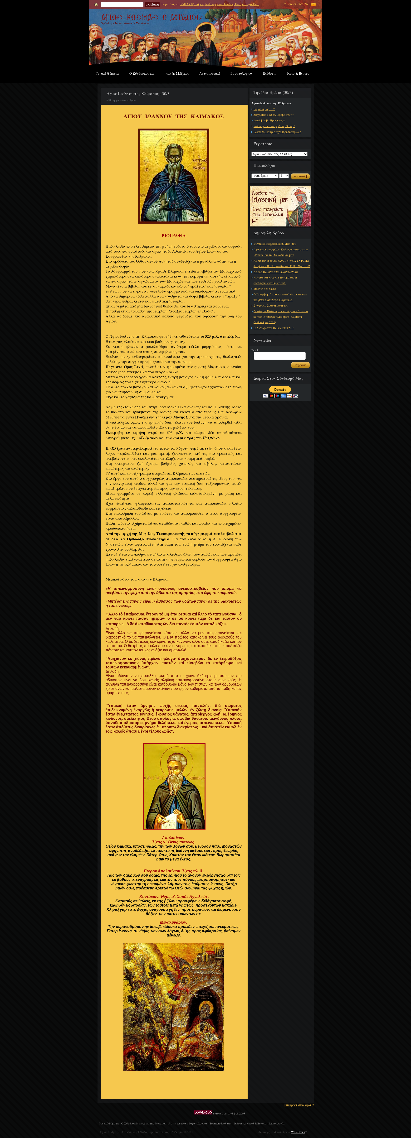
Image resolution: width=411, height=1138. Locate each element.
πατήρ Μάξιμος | (156, 1123)
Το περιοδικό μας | (221, 1123)
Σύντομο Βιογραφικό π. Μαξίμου (275, 243)
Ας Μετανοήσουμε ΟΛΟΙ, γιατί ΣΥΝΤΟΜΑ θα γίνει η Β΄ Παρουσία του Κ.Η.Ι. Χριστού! (282, 263)
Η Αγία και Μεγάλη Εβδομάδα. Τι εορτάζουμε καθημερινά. (275, 280)
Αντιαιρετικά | (177, 1123)
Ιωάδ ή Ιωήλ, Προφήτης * (269, 120)
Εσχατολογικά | (198, 1123)
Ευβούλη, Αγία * (264, 109)
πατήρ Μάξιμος (177, 73)
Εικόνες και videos (265, 288)
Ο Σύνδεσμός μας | (133, 1123)
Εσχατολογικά (241, 73)
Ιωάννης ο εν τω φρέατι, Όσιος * (274, 126)
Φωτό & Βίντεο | (257, 1123)
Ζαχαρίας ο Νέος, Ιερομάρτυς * (274, 114)
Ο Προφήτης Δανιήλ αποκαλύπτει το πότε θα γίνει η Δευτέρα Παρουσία (280, 297)
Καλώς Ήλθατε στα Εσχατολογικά (276, 272)
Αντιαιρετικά (209, 73)
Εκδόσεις (269, 73)
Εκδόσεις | (240, 1123)
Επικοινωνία (277, 1123)
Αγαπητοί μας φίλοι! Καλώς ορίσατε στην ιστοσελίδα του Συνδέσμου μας (281, 252)
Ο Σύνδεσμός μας (142, 73)
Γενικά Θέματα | (109, 1123)
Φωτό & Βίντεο (298, 73)
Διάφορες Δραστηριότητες (271, 305)
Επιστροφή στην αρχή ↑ (299, 1105)
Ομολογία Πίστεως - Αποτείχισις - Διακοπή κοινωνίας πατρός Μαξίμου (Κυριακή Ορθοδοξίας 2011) (281, 316)
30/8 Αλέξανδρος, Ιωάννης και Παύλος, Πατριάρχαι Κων (219, 4)
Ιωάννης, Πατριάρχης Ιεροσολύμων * (277, 132)
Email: (255, 350)
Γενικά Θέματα (107, 73)
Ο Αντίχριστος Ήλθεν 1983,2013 (274, 328)
